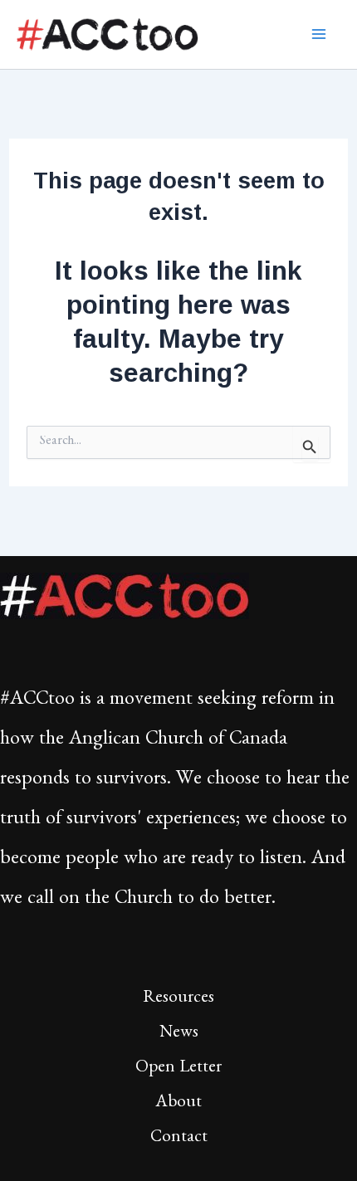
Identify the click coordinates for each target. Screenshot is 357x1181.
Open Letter (178, 1069)
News (178, 1034)
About (178, 1104)
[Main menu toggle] (319, 34)
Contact (179, 1139)
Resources (178, 999)
